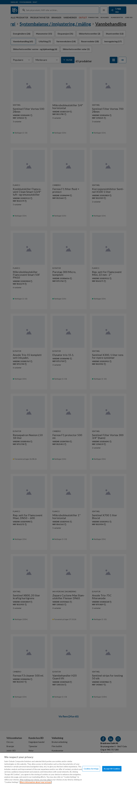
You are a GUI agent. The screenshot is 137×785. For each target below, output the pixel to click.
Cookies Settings (91, 768)
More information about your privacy (35, 782)
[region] (68, 769)
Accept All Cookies (112, 768)
